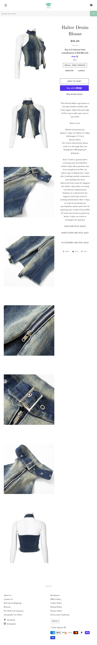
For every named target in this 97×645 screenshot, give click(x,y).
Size (75, 60)
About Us (7, 595)
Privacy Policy (56, 611)
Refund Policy (56, 607)
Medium (69, 71)
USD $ (54, 621)
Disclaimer (55, 595)
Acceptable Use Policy (13, 615)
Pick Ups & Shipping (12, 603)
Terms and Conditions (60, 615)
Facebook (10, 620)
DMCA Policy (55, 599)
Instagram (11, 624)
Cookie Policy (56, 603)
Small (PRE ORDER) (75, 65)
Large (81, 71)
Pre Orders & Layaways (14, 611)
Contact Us (8, 599)
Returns (7, 607)
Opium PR (61, 627)
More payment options (74, 94)
